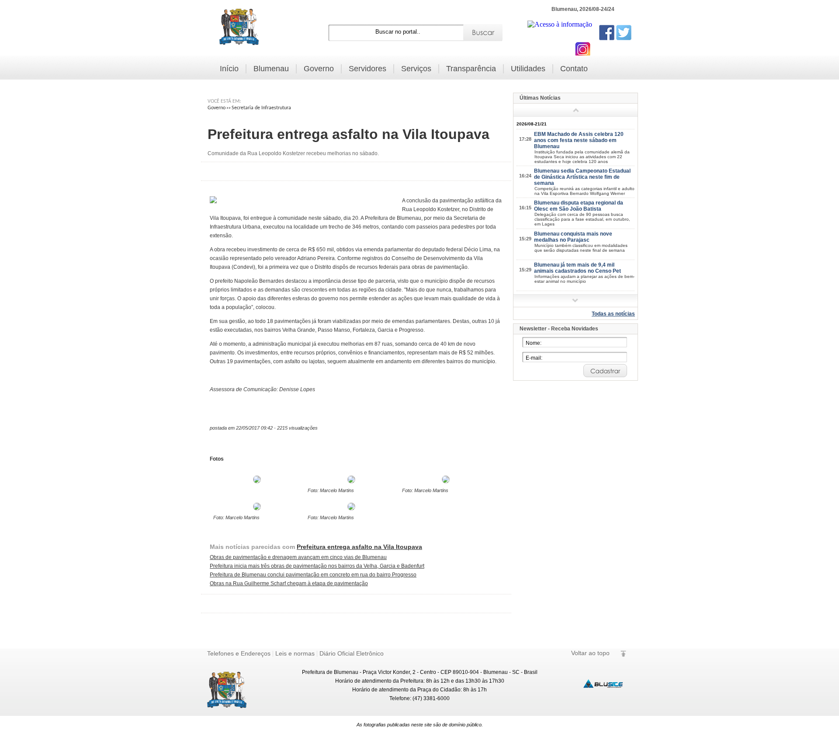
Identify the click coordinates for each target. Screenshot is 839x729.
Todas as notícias (613, 314)
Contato (574, 68)
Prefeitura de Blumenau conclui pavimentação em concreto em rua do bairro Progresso (313, 574)
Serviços (416, 68)
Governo (319, 68)
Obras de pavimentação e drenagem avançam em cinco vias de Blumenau (298, 557)
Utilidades (528, 68)
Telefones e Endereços (238, 653)
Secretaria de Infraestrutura (261, 108)
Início (229, 68)
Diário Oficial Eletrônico (351, 653)
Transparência (471, 68)
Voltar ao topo (590, 652)
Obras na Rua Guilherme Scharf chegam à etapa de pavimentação (289, 583)
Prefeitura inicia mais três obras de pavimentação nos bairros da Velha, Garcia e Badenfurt (317, 566)
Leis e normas (295, 653)
